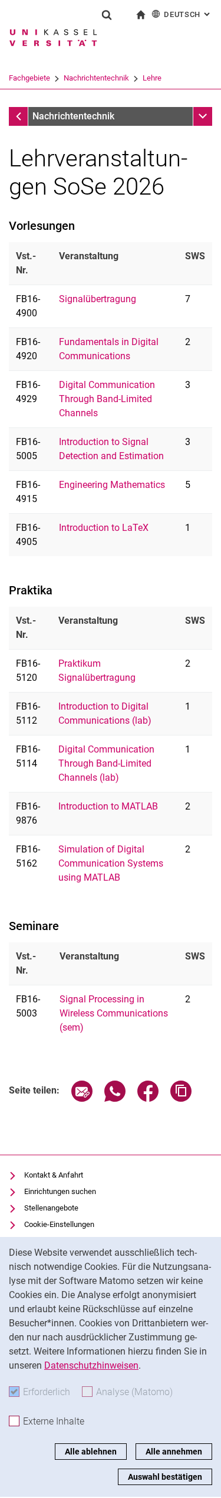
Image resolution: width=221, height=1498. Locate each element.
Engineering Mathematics (112, 484)
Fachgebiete (29, 77)
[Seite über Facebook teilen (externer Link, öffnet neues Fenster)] (148, 1098)
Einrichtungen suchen (60, 1191)
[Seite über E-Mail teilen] (82, 1098)
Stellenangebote (51, 1207)
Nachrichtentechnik (96, 77)
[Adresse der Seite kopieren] (181, 1098)
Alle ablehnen (91, 1451)
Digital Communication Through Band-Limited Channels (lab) (106, 763)
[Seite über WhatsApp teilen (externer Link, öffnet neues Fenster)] (115, 1098)
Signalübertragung (97, 299)
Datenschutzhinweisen (91, 1365)
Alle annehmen (174, 1451)
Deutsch (188, 14)
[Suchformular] (107, 15)
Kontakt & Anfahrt (53, 1175)
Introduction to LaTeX (104, 527)
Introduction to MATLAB (108, 806)
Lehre (152, 77)
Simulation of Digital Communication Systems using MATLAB (110, 863)
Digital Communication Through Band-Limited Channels (107, 399)
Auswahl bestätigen (165, 1477)
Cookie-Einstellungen (59, 1224)
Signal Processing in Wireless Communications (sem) (114, 1013)
